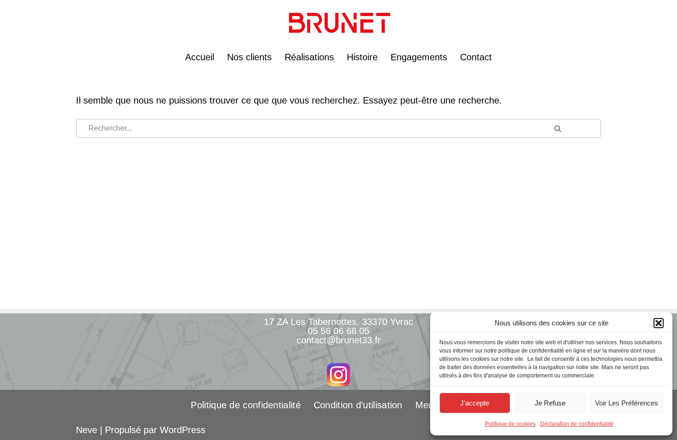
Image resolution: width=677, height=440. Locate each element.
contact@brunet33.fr (339, 340)
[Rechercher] (572, 128)
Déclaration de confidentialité (576, 424)
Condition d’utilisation (358, 405)
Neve (86, 430)
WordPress (182, 430)
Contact (476, 57)
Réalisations (309, 57)
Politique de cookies (510, 424)
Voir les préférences (626, 403)
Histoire (362, 57)
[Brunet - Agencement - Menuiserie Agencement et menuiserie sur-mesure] (338, 22)
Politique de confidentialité (245, 405)
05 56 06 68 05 (338, 331)
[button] (658, 323)
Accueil (199, 57)
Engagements (419, 57)
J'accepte (474, 403)
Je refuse (550, 403)
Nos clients (249, 57)
